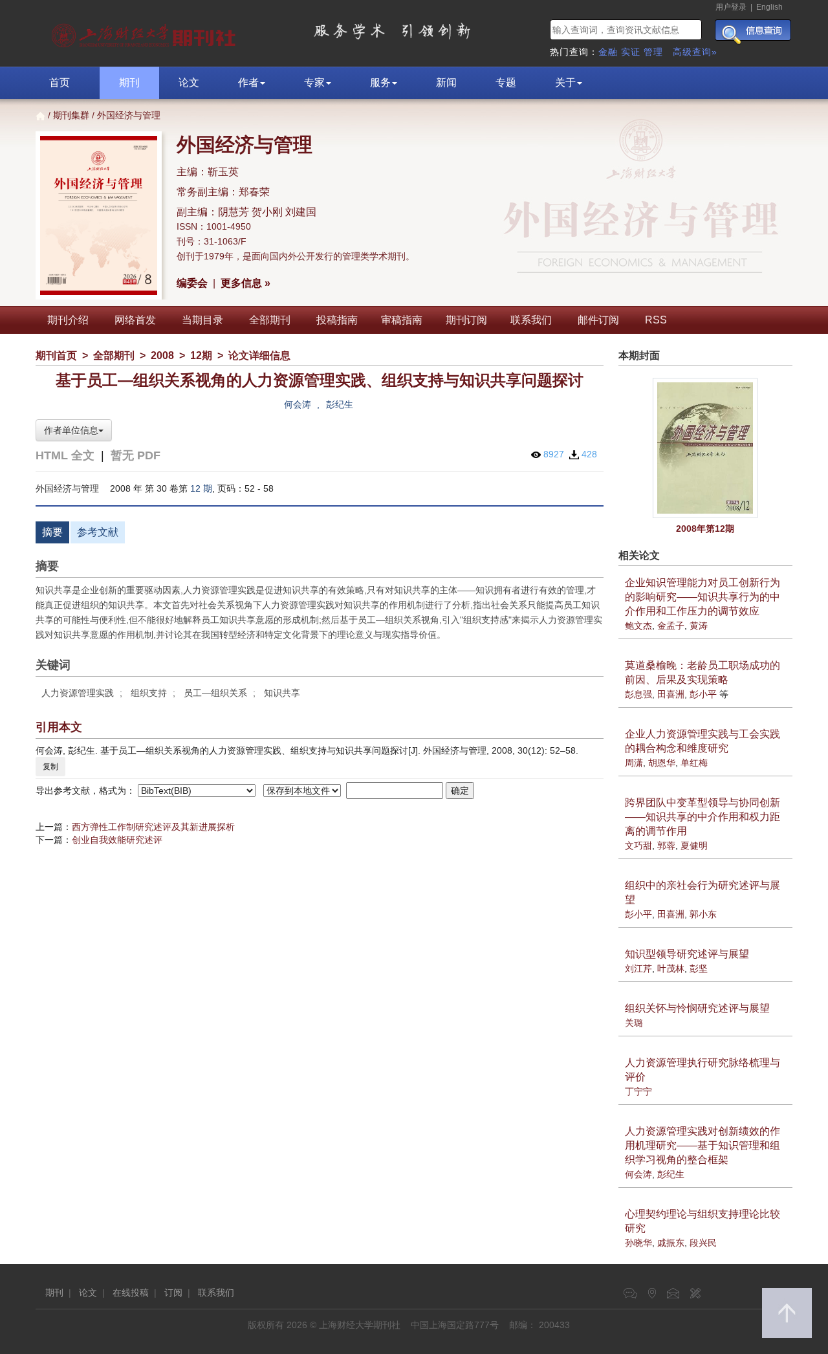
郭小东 (703, 914)
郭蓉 (666, 845)
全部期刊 (269, 319)
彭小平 (703, 694)
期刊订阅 (466, 319)
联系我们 (531, 319)
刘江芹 (638, 968)
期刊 (129, 82)
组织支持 (149, 693)
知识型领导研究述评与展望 (687, 953)
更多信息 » (245, 283)
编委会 (192, 283)
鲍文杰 (638, 625)
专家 (314, 82)
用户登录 (730, 7)
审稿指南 (401, 319)
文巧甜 (638, 845)
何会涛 (297, 404)
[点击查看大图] (705, 448)
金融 (608, 52)
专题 (506, 82)
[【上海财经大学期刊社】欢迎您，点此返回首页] (145, 32)
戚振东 (670, 1243)
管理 (653, 52)
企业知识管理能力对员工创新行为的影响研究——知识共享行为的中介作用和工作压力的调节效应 (702, 597)
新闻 (446, 82)
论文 (189, 82)
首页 (59, 82)
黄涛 (699, 625)
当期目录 (202, 319)
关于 (565, 82)
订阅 (173, 1292)
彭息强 (638, 694)
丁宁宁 (638, 1091)
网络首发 (135, 319)
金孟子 (670, 625)
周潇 (634, 763)
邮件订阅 (598, 319)
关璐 (634, 1023)
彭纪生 (339, 404)
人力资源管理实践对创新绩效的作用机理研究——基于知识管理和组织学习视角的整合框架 (702, 1145)
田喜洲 (670, 694)
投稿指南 (337, 319)
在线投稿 (131, 1292)
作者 (248, 82)
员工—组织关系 (215, 693)
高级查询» (695, 52)
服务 (380, 82)
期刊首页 (56, 355)
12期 (201, 355)
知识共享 (282, 693)
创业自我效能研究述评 (117, 840)
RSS (656, 319)
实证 (630, 52)
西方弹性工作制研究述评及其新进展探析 (153, 827)
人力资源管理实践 (77, 693)
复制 (50, 766)
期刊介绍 (68, 319)
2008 (162, 355)
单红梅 (694, 763)
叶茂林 (670, 968)
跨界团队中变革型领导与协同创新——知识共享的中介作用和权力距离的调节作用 (702, 816)
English (769, 7)
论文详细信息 (259, 355)
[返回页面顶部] (787, 1313)
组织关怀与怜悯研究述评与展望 (697, 1008)
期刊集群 (71, 115)
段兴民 (703, 1243)
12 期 (201, 488)
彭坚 (699, 968)
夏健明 (694, 845)
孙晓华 (638, 1243)
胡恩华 (661, 763)
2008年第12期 (705, 528)
